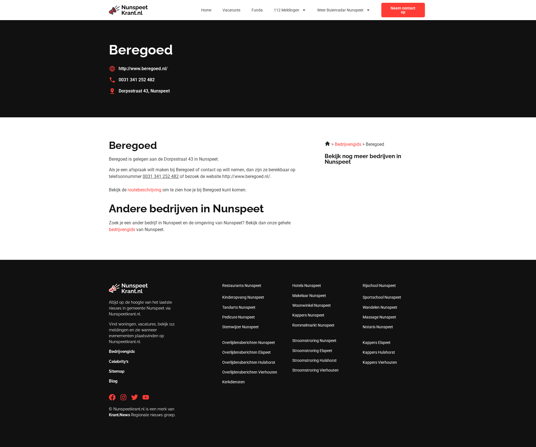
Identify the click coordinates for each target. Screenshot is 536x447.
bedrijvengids (122, 229)
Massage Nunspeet (379, 317)
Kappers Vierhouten (380, 362)
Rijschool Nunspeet (379, 285)
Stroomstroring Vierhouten (315, 370)
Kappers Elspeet (377, 342)
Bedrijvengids (122, 351)
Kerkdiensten (233, 382)
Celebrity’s (118, 361)
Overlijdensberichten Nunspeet (248, 342)
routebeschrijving (144, 189)
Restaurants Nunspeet (241, 285)
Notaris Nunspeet (378, 327)
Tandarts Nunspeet (238, 307)
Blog (113, 381)
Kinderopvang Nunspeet (243, 297)
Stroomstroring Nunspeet (314, 340)
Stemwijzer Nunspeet (240, 327)
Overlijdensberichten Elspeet (246, 352)
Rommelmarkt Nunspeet (313, 325)
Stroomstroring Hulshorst (314, 360)
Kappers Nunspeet (308, 315)
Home (206, 10)
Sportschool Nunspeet (382, 297)
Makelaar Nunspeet (309, 295)
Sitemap (117, 371)
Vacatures (231, 10)
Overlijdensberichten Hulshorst (248, 362)
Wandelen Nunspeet (380, 307)
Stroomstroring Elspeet (312, 350)
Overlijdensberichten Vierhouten (249, 372)
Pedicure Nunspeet (238, 317)
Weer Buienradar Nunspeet (340, 10)
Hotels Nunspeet (306, 285)
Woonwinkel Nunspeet (311, 305)
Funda (257, 10)
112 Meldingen (286, 10)
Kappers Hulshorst (379, 352)
